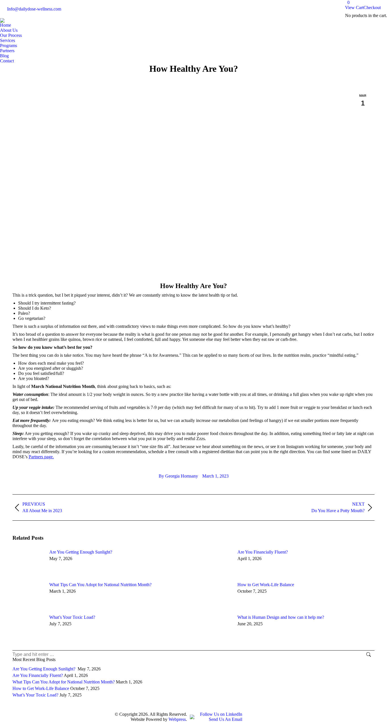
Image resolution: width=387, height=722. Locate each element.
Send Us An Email (225, 719)
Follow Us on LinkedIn (221, 714)
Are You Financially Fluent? (262, 552)
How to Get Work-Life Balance (265, 584)
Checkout (372, 7)
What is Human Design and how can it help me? (280, 617)
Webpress (177, 719)
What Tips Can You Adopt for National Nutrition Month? (100, 584)
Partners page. (41, 456)
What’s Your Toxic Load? (72, 617)
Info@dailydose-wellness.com (34, 9)
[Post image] (28, 562)
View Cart (354, 7)
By (178, 476)
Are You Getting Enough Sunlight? (81, 552)
